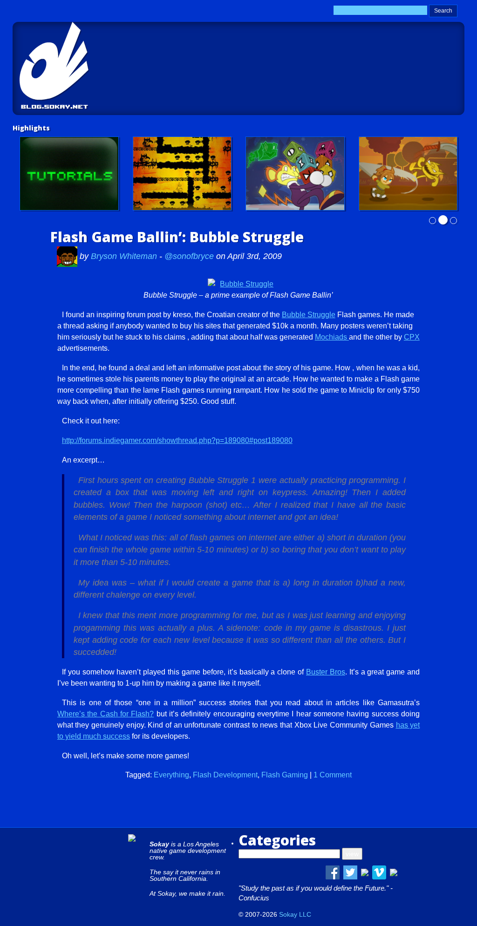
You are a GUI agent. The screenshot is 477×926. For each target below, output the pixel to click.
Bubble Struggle (308, 315)
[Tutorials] (69, 173)
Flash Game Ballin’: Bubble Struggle (177, 236)
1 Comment (332, 775)
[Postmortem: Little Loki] (182, 173)
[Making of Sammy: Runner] (408, 173)
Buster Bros (325, 672)
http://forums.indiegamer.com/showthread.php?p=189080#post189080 (177, 440)
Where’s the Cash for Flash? (105, 714)
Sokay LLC (295, 914)
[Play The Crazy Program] (295, 173)
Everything (171, 775)
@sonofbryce (189, 256)
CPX (412, 337)
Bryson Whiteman (125, 256)
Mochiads (332, 337)
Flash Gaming (284, 775)
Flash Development (225, 775)
